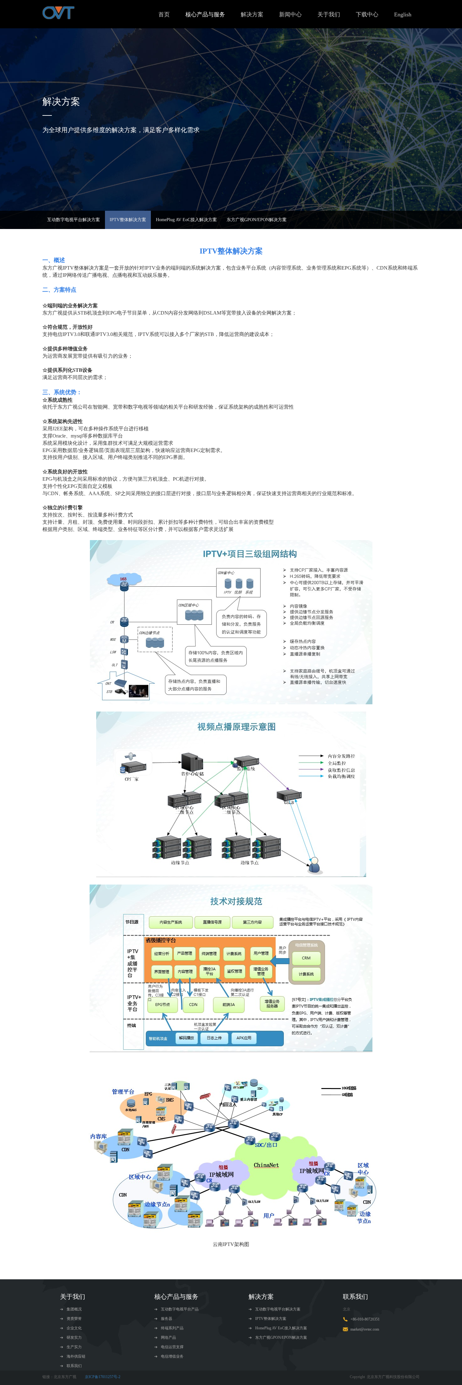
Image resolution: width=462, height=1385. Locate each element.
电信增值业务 (172, 1356)
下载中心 (367, 14)
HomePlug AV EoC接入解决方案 (186, 219)
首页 (164, 14)
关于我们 (328, 14)
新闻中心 (290, 14)
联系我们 (74, 1366)
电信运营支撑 (172, 1347)
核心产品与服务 (205, 14)
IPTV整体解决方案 (128, 219)
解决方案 (252, 14)
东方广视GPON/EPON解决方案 (257, 219)
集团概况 (74, 1309)
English (402, 14)
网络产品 (168, 1337)
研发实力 (74, 1337)
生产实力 (74, 1347)
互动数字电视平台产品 (179, 1309)
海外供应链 (75, 1356)
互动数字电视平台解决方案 (73, 219)
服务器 (166, 1318)
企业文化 (74, 1328)
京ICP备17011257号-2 (102, 1377)
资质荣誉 (74, 1318)
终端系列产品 (172, 1328)
